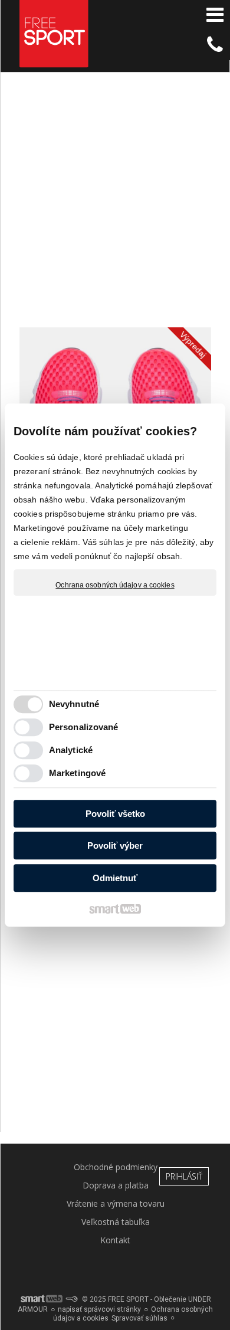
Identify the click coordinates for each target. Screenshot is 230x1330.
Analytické (71, 750)
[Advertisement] (115, 205)
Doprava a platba (116, 1185)
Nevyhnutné (74, 704)
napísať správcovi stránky (99, 1309)
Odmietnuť (115, 878)
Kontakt (115, 1240)
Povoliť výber (115, 845)
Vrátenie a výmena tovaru (116, 1203)
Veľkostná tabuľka (115, 1221)
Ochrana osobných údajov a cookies (114, 585)
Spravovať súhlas (139, 1318)
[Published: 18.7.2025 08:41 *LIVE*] (71, 1299)
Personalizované (84, 727)
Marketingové (77, 773)
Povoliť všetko (115, 814)
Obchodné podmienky (115, 1167)
